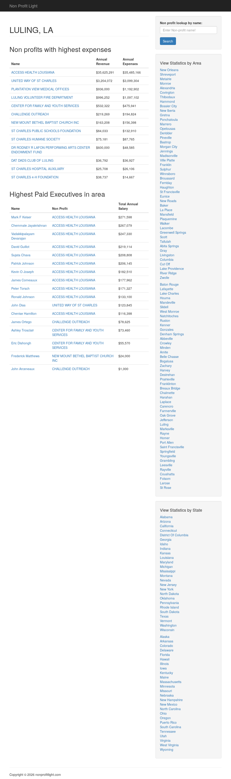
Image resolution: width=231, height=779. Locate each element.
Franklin (165, 164)
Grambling (167, 460)
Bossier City (168, 106)
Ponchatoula (169, 119)
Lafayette (166, 289)
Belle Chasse (169, 356)
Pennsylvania (169, 602)
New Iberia (167, 110)
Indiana (165, 548)
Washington (168, 625)
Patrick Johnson (22, 263)
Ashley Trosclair (22, 330)
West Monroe (169, 311)
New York (166, 589)
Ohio (163, 713)
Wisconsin (167, 629)
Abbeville (166, 338)
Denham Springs (172, 334)
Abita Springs (169, 246)
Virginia (165, 740)
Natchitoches (169, 316)
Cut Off (165, 264)
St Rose (165, 487)
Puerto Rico (168, 722)
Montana (166, 575)
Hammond (167, 101)
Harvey (165, 370)
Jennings (166, 151)
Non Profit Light (23, 6)
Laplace (165, 401)
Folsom (165, 478)
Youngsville (168, 456)
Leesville (166, 465)
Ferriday (166, 182)
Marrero (165, 124)
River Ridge (168, 273)
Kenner (165, 325)
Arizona (165, 521)
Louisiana (167, 557)
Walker (165, 223)
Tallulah (165, 241)
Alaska (164, 636)
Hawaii (164, 659)
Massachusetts (170, 681)
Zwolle (164, 277)
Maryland (166, 562)
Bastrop (165, 142)
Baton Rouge (169, 284)
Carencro (166, 406)
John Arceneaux (23, 368)
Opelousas (167, 128)
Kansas (165, 553)
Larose (165, 483)
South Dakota (169, 611)
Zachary (166, 365)
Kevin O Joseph (22, 271)
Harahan (166, 397)
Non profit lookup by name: (181, 23)
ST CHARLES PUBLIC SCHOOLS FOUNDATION (46, 130)
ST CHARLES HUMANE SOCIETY (35, 139)
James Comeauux (24, 280)
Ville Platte (167, 160)
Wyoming (166, 749)
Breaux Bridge (170, 388)
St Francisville (170, 191)
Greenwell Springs (173, 232)
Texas (164, 616)
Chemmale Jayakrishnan (29, 225)
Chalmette (167, 392)
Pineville (166, 137)
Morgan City (168, 146)
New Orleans (169, 70)
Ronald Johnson (23, 296)
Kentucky (166, 672)
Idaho (164, 544)
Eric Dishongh (21, 343)
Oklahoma (167, 598)
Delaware (166, 650)
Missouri (166, 690)
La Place (166, 210)
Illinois (164, 663)
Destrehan (167, 374)
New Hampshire (171, 699)
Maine (164, 677)
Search (168, 41)
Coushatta (167, 474)
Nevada (165, 580)
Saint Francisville (172, 447)
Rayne (164, 433)
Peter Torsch (20, 288)
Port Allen (167, 442)
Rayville (165, 469)
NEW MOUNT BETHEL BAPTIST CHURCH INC (45, 122)
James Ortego (21, 322)
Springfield (167, 451)
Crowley (165, 343)
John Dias (18, 305)
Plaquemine (168, 219)
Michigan (166, 566)
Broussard (167, 178)
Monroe (165, 83)
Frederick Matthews (25, 356)
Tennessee (168, 731)
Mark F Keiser (21, 217)
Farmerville (168, 410)
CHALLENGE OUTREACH (30, 114)
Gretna (165, 115)
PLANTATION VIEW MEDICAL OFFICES (40, 89)
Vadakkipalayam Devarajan (23, 235)
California (166, 526)
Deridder (166, 133)
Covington (167, 92)
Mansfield (167, 214)
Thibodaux (167, 97)
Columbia (166, 259)
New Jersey (168, 584)
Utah (163, 736)
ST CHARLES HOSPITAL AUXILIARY (37, 168)
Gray (163, 250)
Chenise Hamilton (24, 313)
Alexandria (167, 88)
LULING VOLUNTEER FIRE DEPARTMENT (42, 97)
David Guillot (20, 246)
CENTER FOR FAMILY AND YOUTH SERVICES (45, 105)
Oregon (165, 718)
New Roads (168, 200)
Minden (165, 347)
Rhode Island (169, 607)
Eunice (165, 196)
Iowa (163, 668)
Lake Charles (169, 293)
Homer (165, 438)
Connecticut (168, 530)
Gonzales (166, 329)
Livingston (167, 255)
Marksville (167, 429)
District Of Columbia (174, 535)
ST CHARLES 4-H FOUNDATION (34, 177)
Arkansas (166, 641)
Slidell (164, 307)
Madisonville (169, 155)
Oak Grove (168, 415)
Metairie (165, 79)
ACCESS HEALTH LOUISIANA (32, 72)
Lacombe (166, 228)
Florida (165, 654)
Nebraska (167, 695)
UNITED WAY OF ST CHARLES (33, 80)
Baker (164, 205)
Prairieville (167, 379)
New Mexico (168, 704)
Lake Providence (172, 268)
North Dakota (169, 593)
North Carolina (170, 709)
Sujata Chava (20, 255)
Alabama (166, 517)
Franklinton (168, 383)
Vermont (166, 620)
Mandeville (167, 302)
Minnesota (167, 686)
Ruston (165, 320)
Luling (164, 424)
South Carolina (170, 727)
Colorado (166, 645)
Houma (165, 298)
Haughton (167, 187)
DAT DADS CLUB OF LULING (32, 160)
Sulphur (165, 169)
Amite (164, 352)
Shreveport (168, 74)
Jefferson (166, 419)
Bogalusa (166, 361)
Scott (163, 237)
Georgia (165, 539)
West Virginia (169, 745)
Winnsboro (167, 173)
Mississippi (167, 571)
